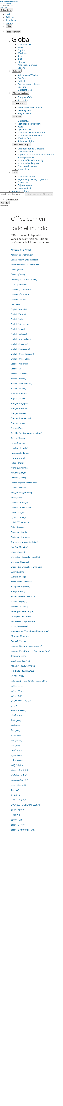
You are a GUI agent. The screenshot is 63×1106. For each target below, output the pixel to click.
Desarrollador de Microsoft (31, 148)
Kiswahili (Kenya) (18, 472)
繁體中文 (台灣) (18, 824)
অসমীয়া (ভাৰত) (16, 735)
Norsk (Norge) (17, 512)
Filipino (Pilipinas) (18, 398)
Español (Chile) (17, 368)
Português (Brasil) (19, 532)
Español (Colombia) (19, 373)
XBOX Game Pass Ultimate (30, 107)
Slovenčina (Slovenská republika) (25, 556)
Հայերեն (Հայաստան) (23, 670)
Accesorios (23, 100)
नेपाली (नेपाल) (16, 720)
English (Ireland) (18, 328)
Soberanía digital (26, 141)
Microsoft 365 (24, 44)
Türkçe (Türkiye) (18, 591)
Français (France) (18, 413)
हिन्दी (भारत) (15, 730)
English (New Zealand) (21, 338)
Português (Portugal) (20, 537)
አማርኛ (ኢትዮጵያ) (18, 710)
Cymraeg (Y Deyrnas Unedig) (24, 279)
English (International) (20, 324)
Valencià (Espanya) (19, 601)
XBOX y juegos (25, 110)
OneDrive (22, 78)
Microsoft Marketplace (28, 163)
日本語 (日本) (17, 819)
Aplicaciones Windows (28, 75)
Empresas (17, 116)
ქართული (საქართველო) (23, 665)
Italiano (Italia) (17, 462)
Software (16, 71)
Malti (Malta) (16, 497)
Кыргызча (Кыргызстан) (23, 621)
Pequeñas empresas (27, 64)
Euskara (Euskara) (19, 393)
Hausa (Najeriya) (18, 442)
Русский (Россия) (18, 641)
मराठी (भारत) (15, 725)
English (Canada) (18, 314)
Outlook (21, 81)
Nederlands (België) (19, 502)
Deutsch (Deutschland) (21, 289)
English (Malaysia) (19, 333)
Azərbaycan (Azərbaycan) (22, 254)
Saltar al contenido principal (9, 1)
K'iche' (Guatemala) (19, 467)
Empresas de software (28, 166)
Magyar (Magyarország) (21, 492)
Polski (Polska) (17, 527)
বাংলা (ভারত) (15, 745)
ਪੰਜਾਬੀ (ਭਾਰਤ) (16, 750)
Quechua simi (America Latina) (24, 541)
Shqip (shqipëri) (18, 551)
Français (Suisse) (18, 423)
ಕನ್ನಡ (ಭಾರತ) (19, 775)
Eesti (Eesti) (16, 304)
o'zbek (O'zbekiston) (20, 522)
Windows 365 (24, 138)
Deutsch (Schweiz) (19, 299)
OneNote (22, 86)
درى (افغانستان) (17, 690)
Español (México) (18, 388)
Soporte (21, 67)
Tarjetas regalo (25, 185)
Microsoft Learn (25, 151)
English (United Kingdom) (22, 353)
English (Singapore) (19, 343)
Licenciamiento (25, 188)
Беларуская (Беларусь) (22, 611)
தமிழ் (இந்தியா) (17, 765)
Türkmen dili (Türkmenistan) (23, 596)
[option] (34, 199)
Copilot (21, 50)
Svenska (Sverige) (18, 576)
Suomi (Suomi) (17, 571)
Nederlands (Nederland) (21, 507)
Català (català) (17, 269)
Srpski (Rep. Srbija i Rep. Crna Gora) (26, 566)
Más (9, 26)
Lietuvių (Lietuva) (18, 487)
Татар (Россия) (18, 655)
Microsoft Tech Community (30, 160)
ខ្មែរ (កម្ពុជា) (19, 799)
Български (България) (21, 616)
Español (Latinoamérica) (21, 383)
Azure (20, 47)
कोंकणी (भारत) (16, 715)
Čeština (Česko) (18, 274)
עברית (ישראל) (17, 675)
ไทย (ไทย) (15, 789)
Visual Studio (24, 169)
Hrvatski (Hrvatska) (19, 447)
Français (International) (21, 418)
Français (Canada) (19, 408)
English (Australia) (19, 309)
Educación (23, 182)
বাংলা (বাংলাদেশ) (16, 740)
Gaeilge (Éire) (17, 428)
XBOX (20, 59)
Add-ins (9, 17)
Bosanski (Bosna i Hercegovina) (25, 264)
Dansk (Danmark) (19, 284)
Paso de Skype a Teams (29, 83)
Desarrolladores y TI (21, 144)
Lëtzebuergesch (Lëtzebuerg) (24, 482)
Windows (22, 53)
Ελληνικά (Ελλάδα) (19, 606)
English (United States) (21, 358)
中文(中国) (15, 814)
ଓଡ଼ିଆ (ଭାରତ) (17, 760)
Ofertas (21, 61)
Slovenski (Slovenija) (20, 561)
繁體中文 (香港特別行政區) (23, 829)
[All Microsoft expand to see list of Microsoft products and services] (1, 3)
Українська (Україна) (20, 660)
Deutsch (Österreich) (20, 294)
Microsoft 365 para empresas (32, 132)
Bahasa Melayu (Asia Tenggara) (25, 259)
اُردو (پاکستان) (18, 685)
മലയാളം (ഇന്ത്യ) (19, 780)
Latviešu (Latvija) (18, 477)
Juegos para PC (25, 113)
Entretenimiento (19, 103)
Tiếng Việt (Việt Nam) (20, 586)
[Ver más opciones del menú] (1, 5)
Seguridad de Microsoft (29, 123)
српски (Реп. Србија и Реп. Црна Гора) (30, 650)
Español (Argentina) (19, 363)
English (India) (17, 319)
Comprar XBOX (25, 97)
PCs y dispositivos (20, 93)
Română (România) (19, 546)
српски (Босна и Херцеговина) (26, 645)
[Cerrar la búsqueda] (4, 3)
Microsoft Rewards (27, 176)
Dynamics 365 (24, 129)
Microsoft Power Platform (30, 135)
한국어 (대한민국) (19, 809)
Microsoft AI (23, 120)
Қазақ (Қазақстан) (19, 626)
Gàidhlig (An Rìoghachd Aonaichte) (26, 433)
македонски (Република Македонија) (30, 631)
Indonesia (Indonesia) (20, 452)
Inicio (8, 14)
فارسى (14, 705)
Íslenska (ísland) (18, 457)
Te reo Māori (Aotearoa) (21, 581)
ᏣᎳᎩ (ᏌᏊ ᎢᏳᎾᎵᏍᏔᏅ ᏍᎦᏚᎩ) (25, 804)
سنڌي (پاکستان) (17, 695)
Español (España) (18, 378)
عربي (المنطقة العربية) (21, 700)
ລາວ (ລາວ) (15, 794)
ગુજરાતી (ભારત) (17, 755)
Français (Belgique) (19, 403)
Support (10, 22)
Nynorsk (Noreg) (18, 517)
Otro (15, 172)
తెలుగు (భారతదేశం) (20, 770)
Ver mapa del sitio (20, 191)
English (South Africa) (20, 348)
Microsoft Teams (25, 89)
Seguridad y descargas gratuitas (33, 179)
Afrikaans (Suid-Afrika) (21, 249)
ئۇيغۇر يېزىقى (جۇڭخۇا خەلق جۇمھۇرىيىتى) (29, 680)
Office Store (6, 10)
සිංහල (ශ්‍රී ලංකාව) (18, 784)
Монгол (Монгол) (20, 636)
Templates (11, 20)
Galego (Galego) (18, 437)
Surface (21, 56)
